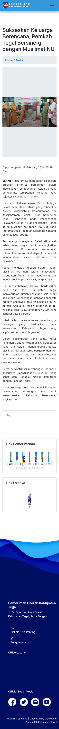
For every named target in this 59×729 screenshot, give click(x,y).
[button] (7, 464)
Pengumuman (19, 642)
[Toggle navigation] (51, 5)
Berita (19, 60)
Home (8, 60)
